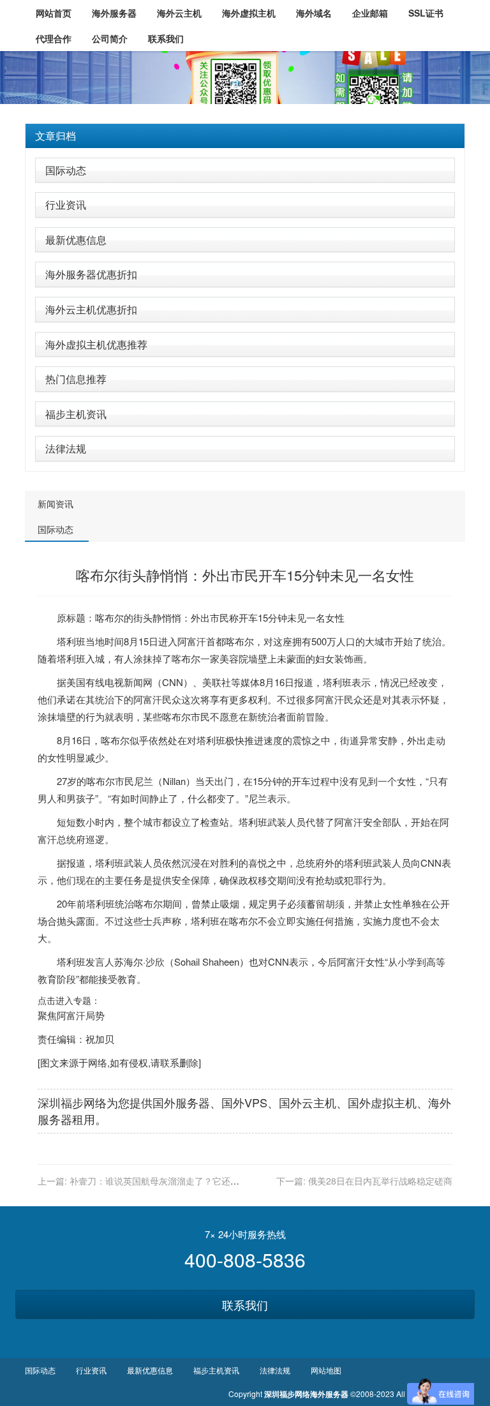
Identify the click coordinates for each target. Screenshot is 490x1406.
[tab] (245, 136)
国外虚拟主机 (382, 1102)
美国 (75, 682)
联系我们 (245, 1304)
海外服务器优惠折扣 (91, 274)
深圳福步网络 (72, 1102)
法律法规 (65, 448)
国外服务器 (181, 1102)
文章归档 (55, 135)
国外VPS (244, 1102)
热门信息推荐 (76, 378)
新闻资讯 (55, 503)
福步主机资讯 (76, 414)
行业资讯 (65, 204)
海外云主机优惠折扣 (91, 309)
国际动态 (65, 170)
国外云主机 (307, 1102)
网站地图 (326, 1370)
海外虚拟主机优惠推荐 (96, 344)
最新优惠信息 (76, 239)
